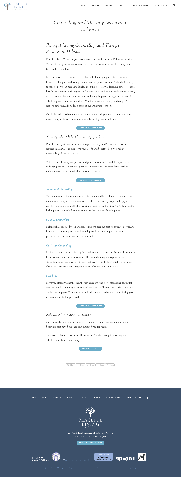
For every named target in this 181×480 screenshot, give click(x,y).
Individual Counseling (59, 189)
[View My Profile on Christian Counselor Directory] (104, 460)
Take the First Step (90, 348)
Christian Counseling (58, 245)
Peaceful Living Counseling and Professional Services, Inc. (73, 467)
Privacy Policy (130, 467)
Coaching (51, 276)
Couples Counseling (57, 220)
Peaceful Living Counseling (28, 6)
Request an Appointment (90, 443)
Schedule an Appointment (90, 128)
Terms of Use (118, 467)
